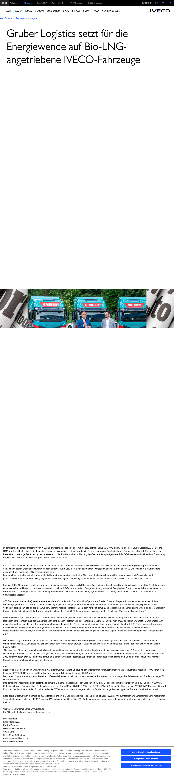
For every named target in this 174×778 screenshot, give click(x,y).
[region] (87, 762)
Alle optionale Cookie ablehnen (146, 759)
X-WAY (86, 11)
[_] (148, 3)
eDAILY (18, 11)
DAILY (9, 11)
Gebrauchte (41, 3)
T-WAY (96, 11)
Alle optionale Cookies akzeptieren (146, 752)
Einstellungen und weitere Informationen (146, 765)
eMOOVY (39, 11)
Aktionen (30, 3)
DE (6, 3)
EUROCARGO (53, 11)
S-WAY (66, 11)
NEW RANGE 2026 (111, 11)
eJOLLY (28, 11)
